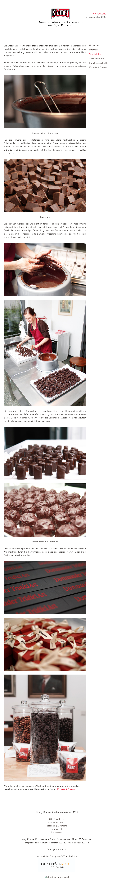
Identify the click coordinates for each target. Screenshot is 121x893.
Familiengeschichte (98, 63)
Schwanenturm (96, 59)
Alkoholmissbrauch (57, 823)
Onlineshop (94, 45)
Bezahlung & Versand (56, 826)
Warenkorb (99, 14)
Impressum (56, 832)
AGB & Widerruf (57, 819)
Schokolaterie (96, 54)
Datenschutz (57, 829)
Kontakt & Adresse (66, 789)
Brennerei (94, 50)
